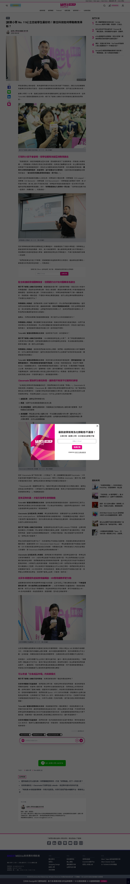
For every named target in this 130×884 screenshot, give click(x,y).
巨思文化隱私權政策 (80, 452)
